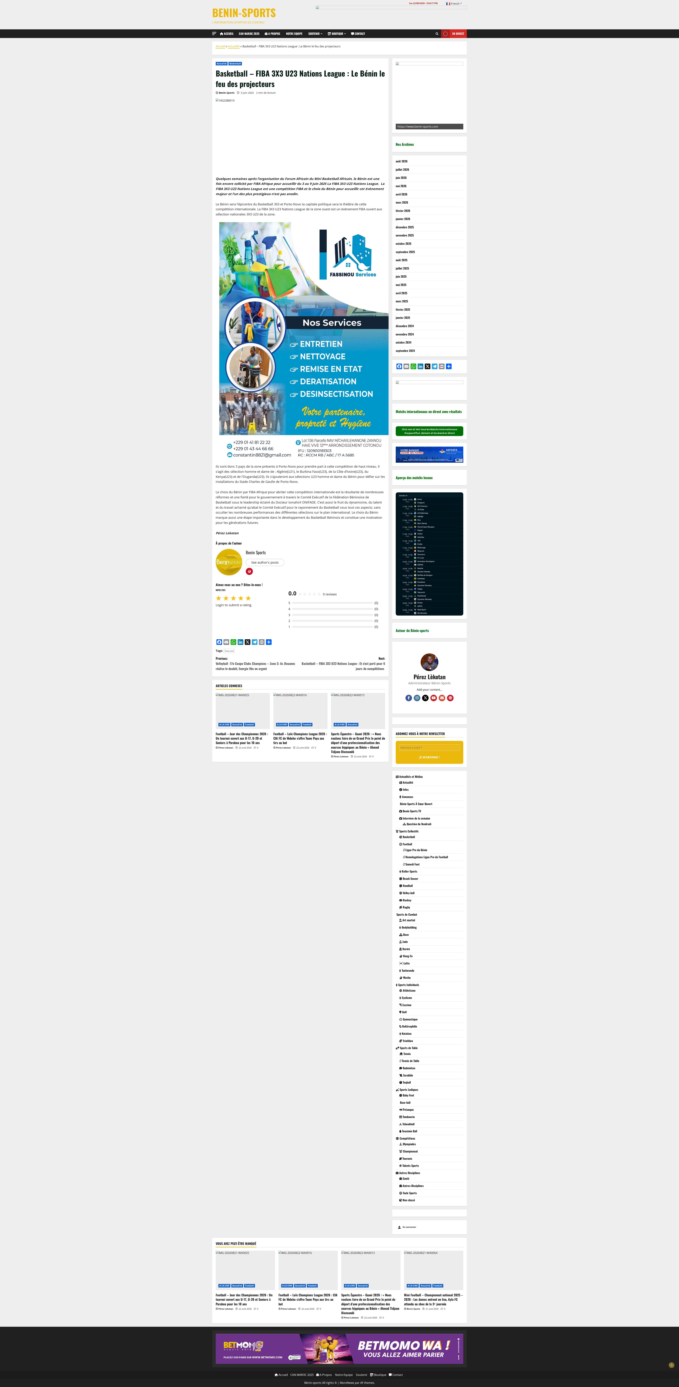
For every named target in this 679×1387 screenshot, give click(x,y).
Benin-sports (244, 12)
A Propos (274, 33)
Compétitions (407, 1138)
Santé (405, 1178)
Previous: (255, 663)
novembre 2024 (405, 334)
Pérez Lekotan (225, 747)
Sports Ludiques (408, 1089)
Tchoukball (408, 1124)
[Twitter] (425, 698)
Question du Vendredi (418, 824)
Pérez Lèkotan (430, 676)
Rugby (406, 907)
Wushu (406, 977)
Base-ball (404, 1102)
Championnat (410, 1151)
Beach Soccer (410, 878)
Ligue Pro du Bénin (416, 850)
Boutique (337, 33)
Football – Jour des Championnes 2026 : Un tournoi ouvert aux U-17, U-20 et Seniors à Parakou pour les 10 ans (242, 738)
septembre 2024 (405, 351)
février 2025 (403, 309)
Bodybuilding (409, 927)
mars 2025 (402, 301)
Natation (406, 1033)
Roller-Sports (409, 871)
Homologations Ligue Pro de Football (426, 857)
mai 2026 (401, 186)
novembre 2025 (405, 235)
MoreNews (347, 1383)
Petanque (408, 1109)
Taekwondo (407, 970)
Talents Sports (410, 1165)
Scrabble (407, 1075)
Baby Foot (408, 1095)
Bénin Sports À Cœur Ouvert (415, 804)
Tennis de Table (410, 1061)
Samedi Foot (412, 864)
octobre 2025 (403, 243)
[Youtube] (433, 698)
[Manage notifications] (671, 1365)
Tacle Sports (409, 1193)
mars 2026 (402, 202)
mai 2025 (401, 285)
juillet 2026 (402, 169)
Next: (343, 663)
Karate (406, 949)
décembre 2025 (405, 227)
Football (249, 724)
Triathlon (407, 1041)
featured (229, 650)
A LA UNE (224, 724)
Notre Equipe (293, 33)
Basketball (235, 63)
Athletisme (409, 990)
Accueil (228, 33)
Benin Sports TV (411, 811)
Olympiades (409, 1144)
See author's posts (265, 562)
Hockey (406, 900)
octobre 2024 (403, 342)
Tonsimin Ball (409, 1131)
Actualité (234, 46)
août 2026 (402, 161)
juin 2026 (401, 177)
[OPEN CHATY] (10, 1377)
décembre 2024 (405, 326)
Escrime (406, 1005)
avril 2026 (401, 194)
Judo (405, 942)
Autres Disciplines (409, 1173)
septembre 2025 (405, 252)
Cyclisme (406, 998)
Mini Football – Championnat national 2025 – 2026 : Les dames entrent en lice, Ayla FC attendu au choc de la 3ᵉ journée (433, 1299)
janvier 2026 (403, 219)
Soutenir (314, 33)
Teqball (406, 1082)
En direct (458, 33)
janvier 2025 (403, 317)
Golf (404, 1012)
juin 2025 (401, 276)
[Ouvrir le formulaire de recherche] (437, 33)
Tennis (407, 1054)
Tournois (407, 1158)
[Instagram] (417, 698)
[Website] (450, 698)
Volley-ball (408, 893)
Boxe (405, 934)
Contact (359, 33)
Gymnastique (410, 1019)
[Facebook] (408, 698)
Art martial (408, 920)
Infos (405, 789)
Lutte (406, 963)
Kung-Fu (407, 956)
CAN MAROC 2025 (249, 33)
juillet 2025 (402, 268)
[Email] (442, 698)
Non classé (408, 1200)
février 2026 (403, 211)
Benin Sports (226, 92)
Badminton (408, 1068)
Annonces (407, 797)
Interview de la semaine (416, 818)
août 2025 (401, 260)
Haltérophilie (409, 1026)
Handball (407, 885)
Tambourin (408, 1117)
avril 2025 (401, 293)
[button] (214, 33)
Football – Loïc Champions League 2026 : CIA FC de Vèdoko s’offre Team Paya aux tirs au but (300, 738)
